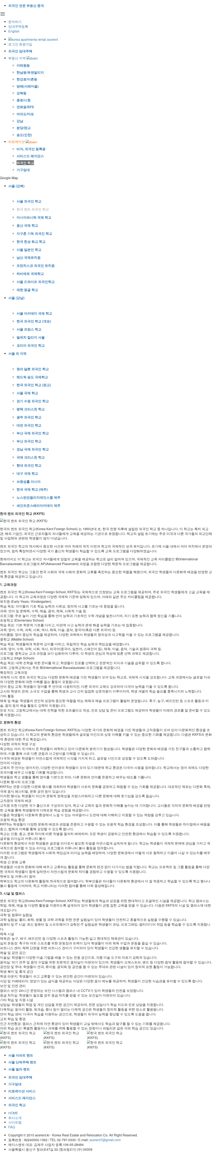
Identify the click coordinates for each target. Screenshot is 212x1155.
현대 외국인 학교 (29, 465)
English (13, 31)
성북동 (21, 93)
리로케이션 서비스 (22, 1091)
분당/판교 (24, 127)
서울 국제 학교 (27, 393)
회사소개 (15, 1117)
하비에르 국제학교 (30, 273)
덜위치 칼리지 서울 (31, 337)
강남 (20, 121)
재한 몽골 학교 (27, 289)
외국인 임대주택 (20, 51)
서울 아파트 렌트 (20, 1055)
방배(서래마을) (28, 86)
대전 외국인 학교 (29, 425)
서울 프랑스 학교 (29, 329)
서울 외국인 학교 (29, 201)
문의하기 (15, 21)
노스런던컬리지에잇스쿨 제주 (38, 497)
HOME (13, 1113)
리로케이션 (17, 141)
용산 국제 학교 (27, 225)
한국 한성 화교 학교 (31, 241)
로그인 (13, 44)
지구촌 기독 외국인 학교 (34, 233)
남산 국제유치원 (29, 257)
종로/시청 (24, 100)
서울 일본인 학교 (29, 249)
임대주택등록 (18, 26)
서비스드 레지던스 (30, 155)
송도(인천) (24, 134)
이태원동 (23, 65)
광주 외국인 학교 (29, 417)
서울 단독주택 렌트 (22, 1062)
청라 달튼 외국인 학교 (33, 369)
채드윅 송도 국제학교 (32, 377)
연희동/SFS (25, 106)
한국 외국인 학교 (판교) (34, 384)
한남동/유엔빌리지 (30, 72)
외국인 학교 (25, 162)
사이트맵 (15, 1122)
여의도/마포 (25, 113)
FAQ (11, 1127)
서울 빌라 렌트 (19, 1069)
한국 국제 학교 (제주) (32, 489)
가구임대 (23, 169)
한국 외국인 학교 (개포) (34, 321)
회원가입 (25, 44)
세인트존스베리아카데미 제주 (38, 505)
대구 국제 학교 (27, 473)
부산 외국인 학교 (29, 441)
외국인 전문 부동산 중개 (26, 5)
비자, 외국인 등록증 (31, 148)
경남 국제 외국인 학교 (33, 449)
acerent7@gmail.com (105, 1139)
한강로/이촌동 (27, 79)
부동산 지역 (17, 58)
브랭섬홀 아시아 (29, 481)
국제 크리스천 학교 (31, 457)
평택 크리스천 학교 (31, 409)
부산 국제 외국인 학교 (33, 433)
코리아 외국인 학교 (31, 345)
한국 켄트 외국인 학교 (33, 209)
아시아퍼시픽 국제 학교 (34, 217)
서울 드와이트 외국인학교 (36, 281)
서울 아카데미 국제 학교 (34, 313)
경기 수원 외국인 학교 (33, 401)
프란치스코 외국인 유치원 (36, 265)
